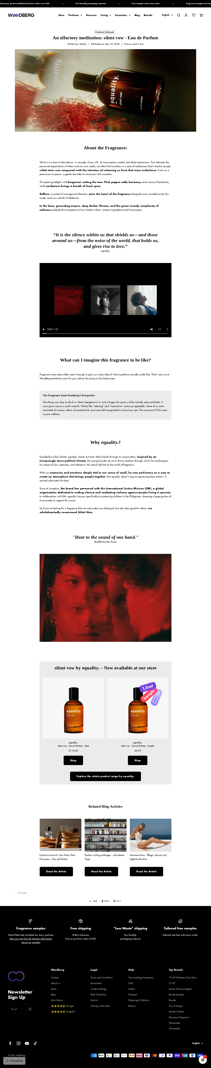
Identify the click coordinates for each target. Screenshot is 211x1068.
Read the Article (56, 871)
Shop (73, 760)
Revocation (96, 983)
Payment (132, 994)
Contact (55, 977)
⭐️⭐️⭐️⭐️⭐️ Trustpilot (63, 1011)
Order (131, 989)
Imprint (94, 1000)
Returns (132, 1006)
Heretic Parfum (176, 1011)
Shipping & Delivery (138, 1000)
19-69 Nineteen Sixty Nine (182, 977)
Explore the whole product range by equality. (105, 776)
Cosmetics (121, 15)
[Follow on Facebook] (10, 1043)
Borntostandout (176, 994)
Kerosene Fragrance (179, 1017)
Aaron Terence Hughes (180, 989)
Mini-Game (57, 1000)
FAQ (130, 983)
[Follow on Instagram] (18, 1043)
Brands (148, 15)
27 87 (172, 983)
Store (53, 989)
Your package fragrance (140, 977)
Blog (137, 15)
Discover (91, 15)
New (61, 15)
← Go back (21, 893)
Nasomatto (174, 1023)
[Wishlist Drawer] (194, 15)
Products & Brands (104, 32)
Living (104, 15)
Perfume (73, 15)
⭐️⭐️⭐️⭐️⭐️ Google (62, 1006)
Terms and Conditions (102, 977)
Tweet (95, 901)
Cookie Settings (98, 989)
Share (107, 901)
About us (55, 983)
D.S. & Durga (175, 1006)
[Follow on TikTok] (35, 1043)
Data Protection (98, 994)
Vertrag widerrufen (100, 1006)
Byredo (172, 1000)
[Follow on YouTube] (27, 1043)
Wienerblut (174, 1028)
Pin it (118, 901)
